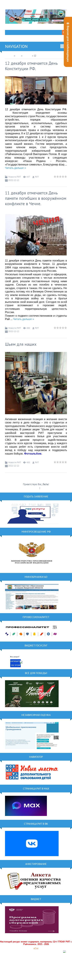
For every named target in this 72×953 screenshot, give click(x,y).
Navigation (16, 46)
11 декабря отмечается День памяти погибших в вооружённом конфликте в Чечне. (35, 198)
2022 (18, 55)
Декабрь (27, 55)
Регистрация (32, 488)
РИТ (37, 177)
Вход (43, 488)
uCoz (36, 948)
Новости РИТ (14, 177)
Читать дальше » (15, 167)
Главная (9, 55)
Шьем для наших (21, 344)
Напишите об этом (15, 663)
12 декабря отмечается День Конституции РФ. (31, 66)
